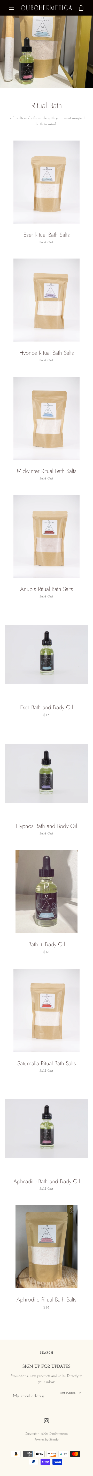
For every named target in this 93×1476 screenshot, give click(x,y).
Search (46, 1352)
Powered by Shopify (47, 1439)
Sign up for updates (46, 1366)
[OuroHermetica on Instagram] (46, 1421)
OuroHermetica (58, 1433)
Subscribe (68, 1392)
